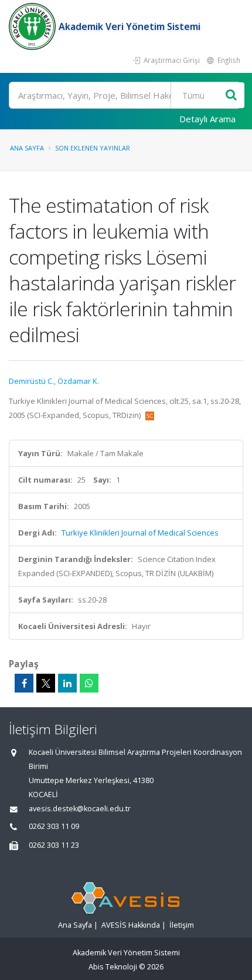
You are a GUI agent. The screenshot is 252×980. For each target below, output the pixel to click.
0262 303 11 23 (54, 845)
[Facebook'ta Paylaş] (24, 683)
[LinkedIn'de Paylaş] (67, 683)
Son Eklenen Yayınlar (92, 147)
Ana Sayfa (27, 147)
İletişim (181, 925)
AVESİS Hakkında (130, 925)
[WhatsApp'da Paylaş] (89, 683)
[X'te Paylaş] (45, 683)
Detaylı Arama (207, 119)
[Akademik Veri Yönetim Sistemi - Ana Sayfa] (34, 26)
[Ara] (231, 95)
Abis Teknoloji (112, 967)
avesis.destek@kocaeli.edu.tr (80, 809)
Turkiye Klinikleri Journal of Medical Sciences (140, 532)
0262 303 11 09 (54, 826)
